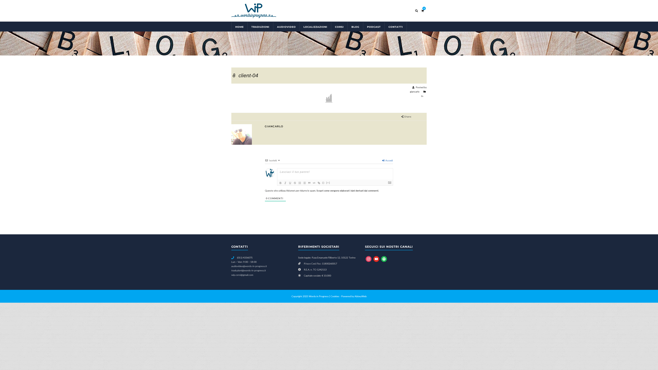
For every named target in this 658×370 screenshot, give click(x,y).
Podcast (374, 26)
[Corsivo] (285, 183)
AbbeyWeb (361, 296)
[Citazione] (309, 183)
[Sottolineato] (290, 183)
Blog (355, 26)
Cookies (335, 296)
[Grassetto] (280, 183)
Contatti (395, 26)
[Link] (318, 183)
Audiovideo (286, 26)
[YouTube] (376, 258)
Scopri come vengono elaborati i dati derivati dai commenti (347, 190)
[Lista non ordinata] (304, 183)
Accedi (389, 160)
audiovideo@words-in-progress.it (249, 266)
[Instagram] (368, 258)
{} (323, 182)
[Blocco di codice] (314, 183)
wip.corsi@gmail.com (242, 274)
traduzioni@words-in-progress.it (248, 270)
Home (239, 26)
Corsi (339, 26)
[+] (328, 182)
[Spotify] (384, 258)
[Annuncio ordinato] (299, 183)
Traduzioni (260, 26)
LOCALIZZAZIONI (315, 26)
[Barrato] (295, 183)
